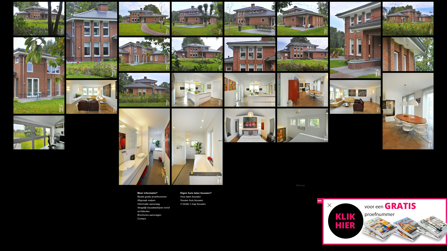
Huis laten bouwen (190, 196)
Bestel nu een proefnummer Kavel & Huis (346, 223)
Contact (141, 218)
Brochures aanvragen (149, 215)
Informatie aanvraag (148, 204)
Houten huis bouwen (191, 200)
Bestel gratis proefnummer (152, 196)
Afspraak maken (146, 200)
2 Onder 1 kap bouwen (193, 204)
